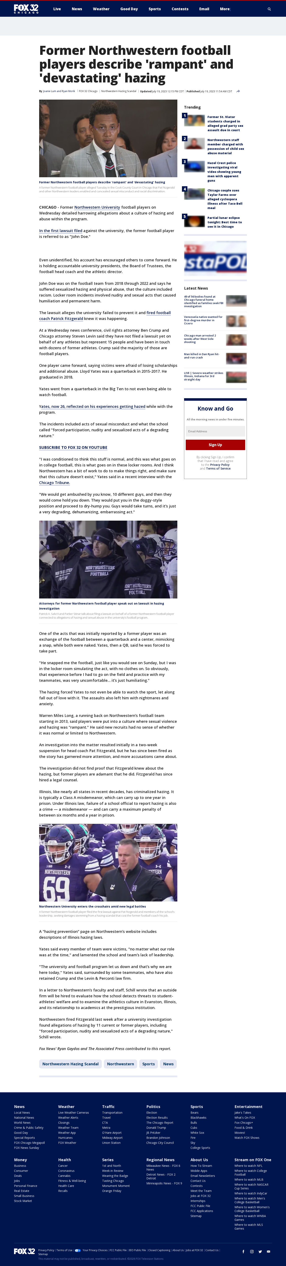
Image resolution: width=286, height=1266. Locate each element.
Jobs (17, 1181)
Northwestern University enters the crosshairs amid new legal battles (92, 906)
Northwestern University (97, 207)
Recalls (63, 1191)
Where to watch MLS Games (248, 1226)
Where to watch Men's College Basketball (249, 1200)
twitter (260, 1251)
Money (20, 1159)
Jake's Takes (242, 1112)
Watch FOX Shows (246, 1138)
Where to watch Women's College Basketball (252, 1209)
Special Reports (24, 1138)
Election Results (157, 1118)
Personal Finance (25, 1186)
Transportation (112, 1112)
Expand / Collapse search (269, 9)
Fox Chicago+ (243, 1123)
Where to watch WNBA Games (250, 1218)
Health (64, 1159)
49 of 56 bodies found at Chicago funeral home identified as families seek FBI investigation (203, 301)
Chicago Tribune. (54, 482)
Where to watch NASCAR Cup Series (251, 1186)
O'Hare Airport (112, 1133)
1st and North (111, 1166)
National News (24, 1118)
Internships (198, 1201)
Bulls (194, 1123)
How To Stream (201, 1166)
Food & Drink (243, 1128)
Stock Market (23, 1201)
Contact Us (198, 1181)
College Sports (200, 1148)
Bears (194, 1112)
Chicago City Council (160, 1143)
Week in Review (112, 1171)
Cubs (194, 1128)
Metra (106, 1128)
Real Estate (21, 1191)
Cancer (63, 1166)
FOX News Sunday (26, 1148)
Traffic (108, 1106)
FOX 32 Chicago (88, 91)
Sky (193, 1143)
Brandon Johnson (158, 1138)
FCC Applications (202, 1211)
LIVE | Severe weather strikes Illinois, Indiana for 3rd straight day (203, 376)
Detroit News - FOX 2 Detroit (160, 1176)
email (268, 1251)
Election (151, 1112)
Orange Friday (111, 1191)
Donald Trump (156, 1128)
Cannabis (64, 1176)
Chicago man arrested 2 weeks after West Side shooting (200, 339)
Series (107, 1159)
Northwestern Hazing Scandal (118, 91)
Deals (18, 1176)
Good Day (21, 1133)
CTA (105, 1123)
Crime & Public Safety (28, 1128)
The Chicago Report (159, 1123)
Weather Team (68, 1128)
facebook (243, 1251)
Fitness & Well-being (72, 1181)
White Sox (197, 1133)
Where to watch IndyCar (250, 1193)
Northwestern (120, 1063)
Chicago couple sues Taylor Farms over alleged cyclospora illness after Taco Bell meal (224, 199)
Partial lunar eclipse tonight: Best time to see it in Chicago (224, 222)
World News (22, 1123)
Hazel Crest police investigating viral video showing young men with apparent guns (224, 171)
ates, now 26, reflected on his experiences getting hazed (93, 406)
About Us (199, 1159)
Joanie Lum (49, 91)
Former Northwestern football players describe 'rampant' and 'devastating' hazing (102, 182)
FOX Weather (67, 1143)
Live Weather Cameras (73, 1112)
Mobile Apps (199, 1171)
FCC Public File (200, 1206)
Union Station (111, 1143)
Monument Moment (116, 1186)
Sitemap (196, 1216)
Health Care (66, 1186)
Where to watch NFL (248, 1166)
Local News (22, 1112)
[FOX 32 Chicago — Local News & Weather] (28, 9)
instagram (252, 1251)
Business (20, 1166)
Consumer (21, 1171)
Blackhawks (198, 1118)
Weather (66, 1106)
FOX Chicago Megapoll (29, 1143)
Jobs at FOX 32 (201, 1196)
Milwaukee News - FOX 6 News (163, 1167)
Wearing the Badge (115, 1176)
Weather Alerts (68, 1118)
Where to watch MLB (248, 1179)
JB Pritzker (153, 1133)
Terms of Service (218, 468)
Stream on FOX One (252, 1159)
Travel (106, 1118)
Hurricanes (65, 1138)
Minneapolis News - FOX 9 (164, 1183)
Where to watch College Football (250, 1172)
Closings (64, 1123)
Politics (153, 1106)
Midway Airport (112, 1138)
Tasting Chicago (113, 1181)
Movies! (239, 1133)
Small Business (24, 1196)
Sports (148, 1063)
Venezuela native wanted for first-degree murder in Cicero (203, 320)
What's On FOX (244, 1118)
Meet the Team (201, 1191)
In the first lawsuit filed (60, 230)
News (168, 1063)
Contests (197, 1186)
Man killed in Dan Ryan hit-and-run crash (201, 356)
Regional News (160, 1159)
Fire (193, 1138)
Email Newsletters (203, 1176)
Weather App (67, 1133)
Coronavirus (66, 1171)
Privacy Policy (220, 465)
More (225, 8)
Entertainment (248, 1106)
